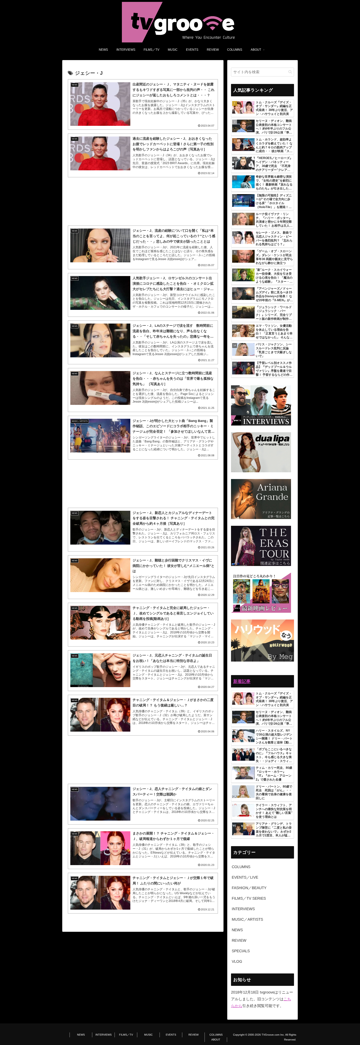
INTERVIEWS (103, 1034)
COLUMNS (216, 1034)
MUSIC (148, 1034)
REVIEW (193, 1034)
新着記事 (241, 681)
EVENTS (171, 1034)
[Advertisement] (143, 201)
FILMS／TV (126, 1034)
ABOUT (215, 1039)
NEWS (81, 1034)
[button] (290, 72)
